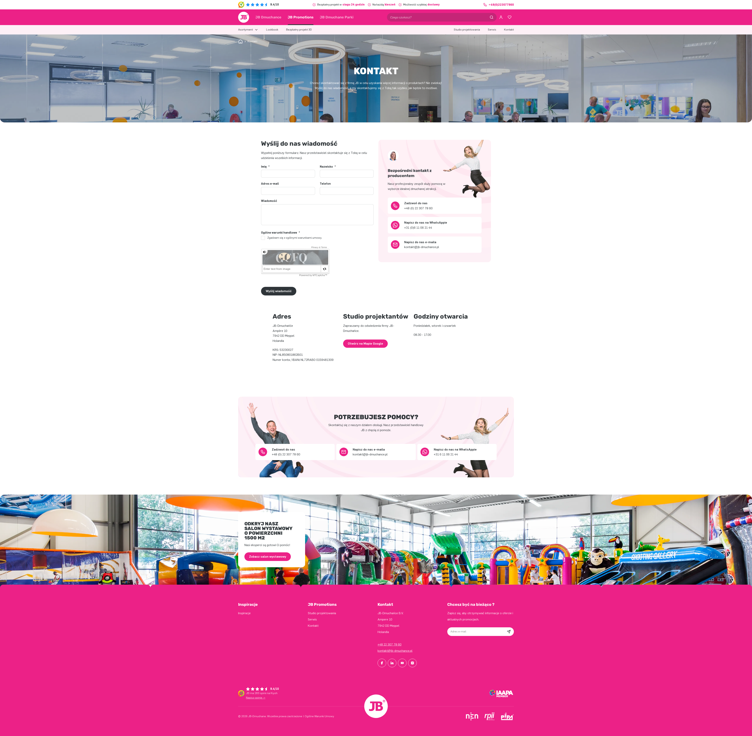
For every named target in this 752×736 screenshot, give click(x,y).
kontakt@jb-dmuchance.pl (395, 651)
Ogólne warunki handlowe (280, 232)
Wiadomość (269, 201)
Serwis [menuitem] (492, 29)
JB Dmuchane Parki (336, 17)
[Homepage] (243, 17)
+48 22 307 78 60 (389, 644)
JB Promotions (301, 17)
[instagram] (412, 663)
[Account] (501, 17)
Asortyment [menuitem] (245, 29)
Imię (265, 166)
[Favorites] (509, 17)
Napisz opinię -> (255, 697)
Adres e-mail (270, 183)
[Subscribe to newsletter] (509, 631)
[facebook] (382, 663)
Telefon (325, 183)
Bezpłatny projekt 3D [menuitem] (299, 29)
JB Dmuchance (268, 17)
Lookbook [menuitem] (272, 29)
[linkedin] (392, 663)
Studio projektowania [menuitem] (467, 29)
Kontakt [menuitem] (509, 29)
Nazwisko (328, 166)
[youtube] (402, 663)
